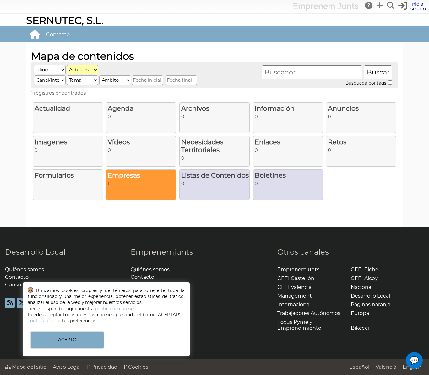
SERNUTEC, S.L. (65, 20)
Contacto (58, 34)
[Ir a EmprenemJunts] (325, 9)
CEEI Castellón (295, 278)
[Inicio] (34, 34)
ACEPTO (67, 339)
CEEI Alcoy (364, 278)
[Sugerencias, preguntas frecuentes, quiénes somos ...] (369, 5)
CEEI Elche (364, 270)
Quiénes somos (24, 270)
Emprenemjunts (162, 251)
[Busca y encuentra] (391, 5)
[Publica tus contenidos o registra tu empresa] (380, 5)
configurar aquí (44, 320)
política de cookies (115, 308)
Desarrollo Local (35, 251)
